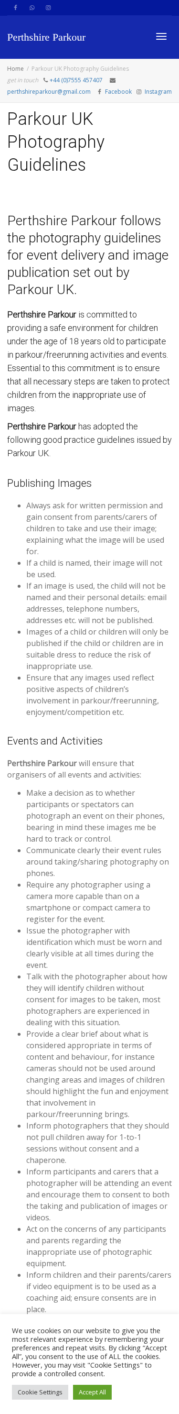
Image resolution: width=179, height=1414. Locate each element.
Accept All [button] (92, 1392)
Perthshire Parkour (46, 37)
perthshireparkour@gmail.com (49, 92)
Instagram (158, 92)
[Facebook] (15, 8)
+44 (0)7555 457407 (76, 80)
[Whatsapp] (32, 8)
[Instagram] (48, 8)
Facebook (118, 92)
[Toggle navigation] (161, 36)
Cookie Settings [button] (40, 1392)
